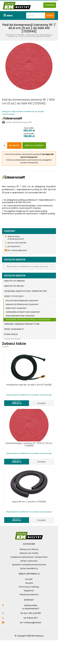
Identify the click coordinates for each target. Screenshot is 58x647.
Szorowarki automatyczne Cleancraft (23, 312)
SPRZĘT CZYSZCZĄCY (14, 296)
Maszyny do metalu (29, 553)
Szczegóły (41, 403)
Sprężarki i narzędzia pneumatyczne (29, 564)
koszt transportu (29, 157)
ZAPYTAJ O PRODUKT (34, 145)
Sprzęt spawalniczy (29, 568)
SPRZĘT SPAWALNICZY (14, 329)
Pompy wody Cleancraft (16, 308)
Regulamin (29, 590)
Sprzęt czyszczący (29, 560)
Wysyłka (29, 583)
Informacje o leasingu (29, 586)
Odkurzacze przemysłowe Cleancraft (22, 304)
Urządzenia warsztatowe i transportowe (29, 557)
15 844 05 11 (32, 618)
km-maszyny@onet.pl (30, 622)
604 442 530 (35, 613)
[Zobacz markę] (12, 118)
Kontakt (29, 579)
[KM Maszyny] (17, 5)
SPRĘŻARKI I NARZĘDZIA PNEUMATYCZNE (21, 324)
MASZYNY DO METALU (14, 286)
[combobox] (29, 266)
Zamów (15, 145)
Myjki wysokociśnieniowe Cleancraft (22, 300)
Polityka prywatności (29, 594)
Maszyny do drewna (29, 549)
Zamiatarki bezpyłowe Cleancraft (20, 316)
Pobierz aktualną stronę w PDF (18, 122)
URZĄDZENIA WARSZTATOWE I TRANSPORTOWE (25, 291)
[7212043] (29, 66)
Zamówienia (50, 5)
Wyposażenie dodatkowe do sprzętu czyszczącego (28, 319)
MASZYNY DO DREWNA (14, 280)
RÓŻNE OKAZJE (11, 334)
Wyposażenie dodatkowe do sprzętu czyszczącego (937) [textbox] (29, 266)
